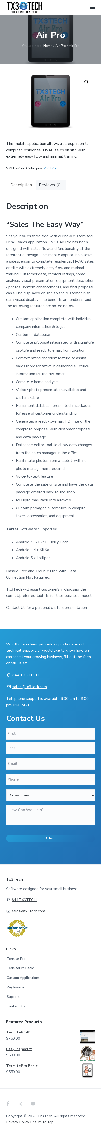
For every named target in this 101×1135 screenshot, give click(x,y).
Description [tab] (21, 184)
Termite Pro (16, 958)
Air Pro (60, 45)
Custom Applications (23, 977)
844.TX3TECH (25, 675)
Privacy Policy (17, 1122)
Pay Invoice (15, 987)
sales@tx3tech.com (29, 687)
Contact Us (16, 1006)
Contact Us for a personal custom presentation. (47, 607)
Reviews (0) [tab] (50, 184)
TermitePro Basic (20, 968)
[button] (86, 82)
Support (13, 996)
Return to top (42, 1122)
